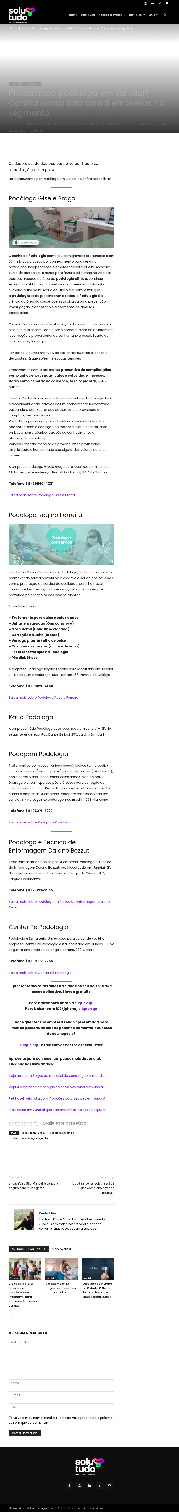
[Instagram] (145, 3)
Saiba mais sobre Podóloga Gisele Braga (42, 495)
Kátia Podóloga (31, 717)
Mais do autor (61, 1249)
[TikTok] (160, 3)
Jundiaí (23, 28)
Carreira (14, 1278)
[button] (165, 15)
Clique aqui (30, 1045)
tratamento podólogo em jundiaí (29, 1138)
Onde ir (25, 83)
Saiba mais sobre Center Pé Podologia (40, 972)
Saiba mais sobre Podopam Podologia (40, 822)
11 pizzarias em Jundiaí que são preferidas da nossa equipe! (57, 1109)
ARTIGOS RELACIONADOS (29, 1249)
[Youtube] (167, 3)
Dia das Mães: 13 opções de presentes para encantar (60, 1288)
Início (12, 28)
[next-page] (18, 1314)
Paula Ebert (21, 131)
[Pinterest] (59, 147)
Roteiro (36, 83)
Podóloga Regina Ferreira (45, 515)
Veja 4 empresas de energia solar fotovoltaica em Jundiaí (56, 1087)
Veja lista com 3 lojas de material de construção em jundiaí (57, 1075)
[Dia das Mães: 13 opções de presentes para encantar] (61, 1269)
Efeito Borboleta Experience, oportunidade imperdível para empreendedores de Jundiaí (23, 1295)
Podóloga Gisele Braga (42, 198)
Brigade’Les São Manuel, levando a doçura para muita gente (33, 1185)
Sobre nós (88, 15)
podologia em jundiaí (62, 1132)
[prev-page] (11, 1314)
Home (73, 15)
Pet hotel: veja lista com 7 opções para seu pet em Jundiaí (57, 1098)
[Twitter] (49, 147)
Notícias (135, 15)
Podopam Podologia (38, 754)
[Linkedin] (152, 3)
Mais (151, 15)
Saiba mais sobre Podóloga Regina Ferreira (43, 697)
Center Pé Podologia (39, 927)
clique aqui (84, 1003)
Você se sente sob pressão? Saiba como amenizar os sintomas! (93, 1188)
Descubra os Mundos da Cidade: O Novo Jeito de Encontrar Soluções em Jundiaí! (97, 1290)
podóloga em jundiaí (33, 1132)
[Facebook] (138, 3)
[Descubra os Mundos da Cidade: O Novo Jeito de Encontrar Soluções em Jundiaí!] (98, 1269)
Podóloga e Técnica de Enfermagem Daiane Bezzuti (50, 846)
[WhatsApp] (69, 147)
